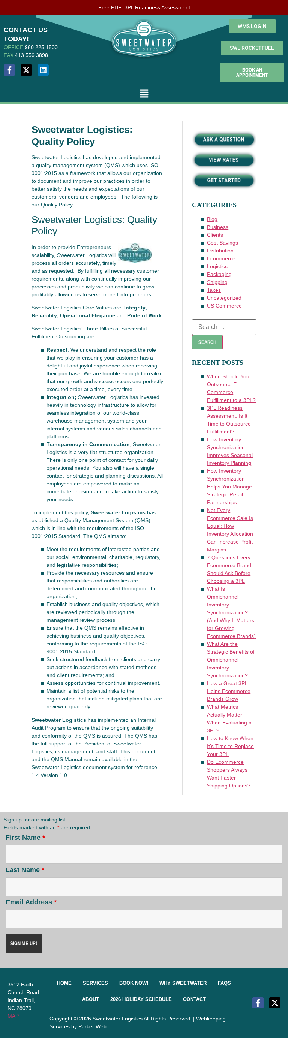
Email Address (31, 902)
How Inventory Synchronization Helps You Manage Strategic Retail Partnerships (229, 486)
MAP (13, 1016)
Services (95, 983)
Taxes (214, 290)
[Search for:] (224, 327)
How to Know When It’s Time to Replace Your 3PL (230, 746)
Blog (212, 219)
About (90, 999)
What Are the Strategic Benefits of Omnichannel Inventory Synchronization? (231, 659)
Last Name (25, 870)
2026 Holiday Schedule (141, 999)
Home (64, 983)
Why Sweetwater (183, 983)
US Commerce (224, 306)
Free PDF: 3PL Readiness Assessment (144, 7)
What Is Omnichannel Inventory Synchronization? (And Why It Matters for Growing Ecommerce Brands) (231, 612)
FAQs (224, 983)
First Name (25, 837)
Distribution (220, 251)
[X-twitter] (26, 70)
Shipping (217, 282)
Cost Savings (222, 243)
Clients (215, 235)
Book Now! (133, 983)
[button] (144, 94)
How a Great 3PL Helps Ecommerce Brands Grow (228, 691)
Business (217, 227)
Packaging (219, 274)
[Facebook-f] (9, 70)
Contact (194, 999)
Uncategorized (224, 298)
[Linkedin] (43, 70)
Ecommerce (221, 258)
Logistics (217, 266)
